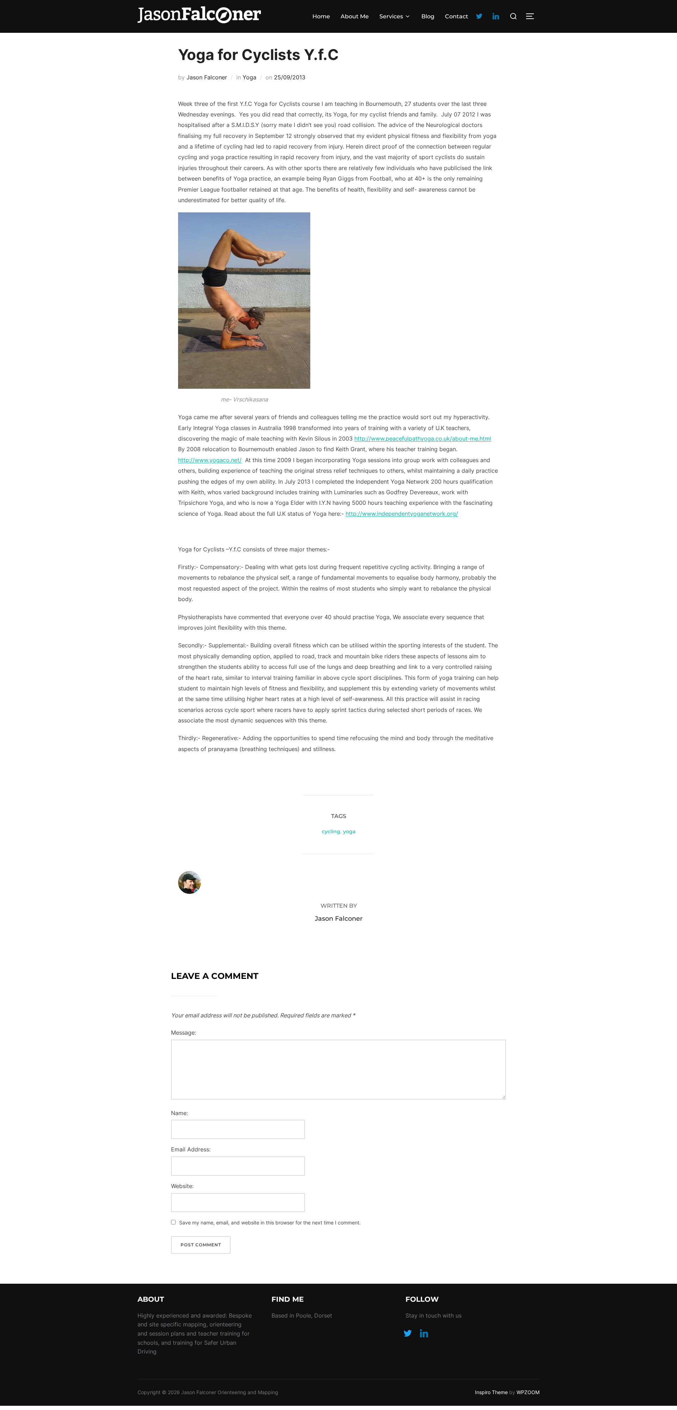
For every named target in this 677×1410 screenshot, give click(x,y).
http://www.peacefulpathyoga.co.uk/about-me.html (422, 438)
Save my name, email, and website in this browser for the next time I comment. (270, 1223)
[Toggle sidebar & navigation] (532, 16)
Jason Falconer (207, 77)
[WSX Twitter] (479, 15)
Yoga (249, 77)
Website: (182, 1186)
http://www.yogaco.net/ (210, 460)
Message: (183, 1032)
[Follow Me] (408, 1332)
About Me (355, 16)
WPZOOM (528, 1392)
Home (321, 16)
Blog (427, 16)
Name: (179, 1112)
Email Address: (191, 1149)
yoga (349, 831)
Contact (456, 16)
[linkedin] (496, 15)
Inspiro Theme (491, 1392)
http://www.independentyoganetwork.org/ (402, 513)
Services (391, 16)
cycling (331, 831)
